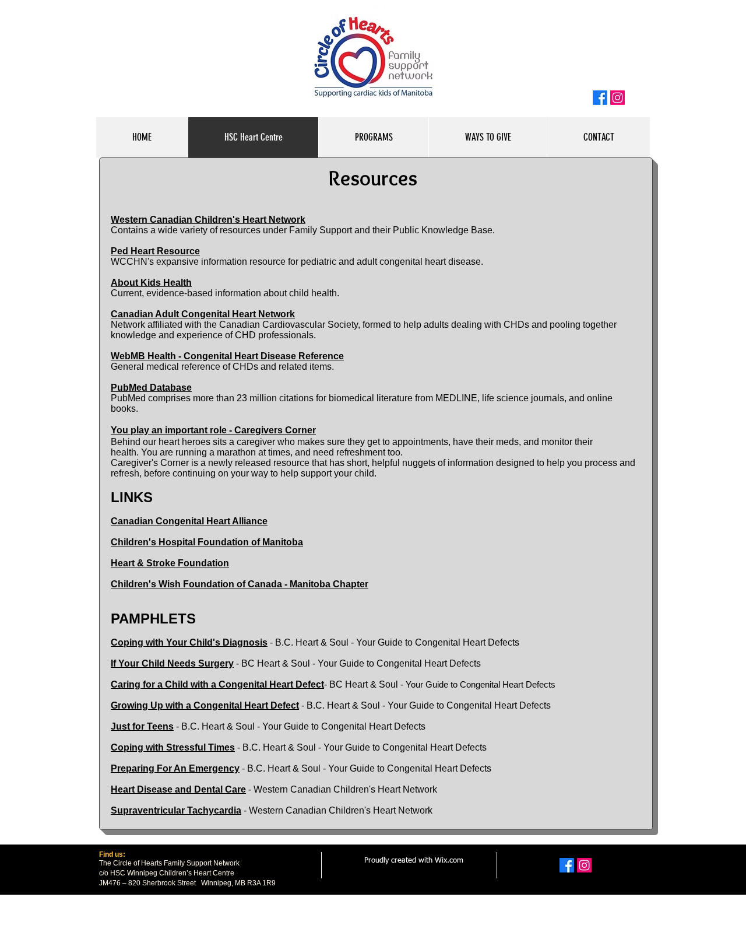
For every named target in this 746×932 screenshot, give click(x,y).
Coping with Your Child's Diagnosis (189, 642)
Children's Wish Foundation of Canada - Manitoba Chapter (239, 584)
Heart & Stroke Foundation (170, 563)
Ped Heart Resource (155, 251)
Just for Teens (142, 726)
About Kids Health (151, 283)
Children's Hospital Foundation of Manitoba (207, 542)
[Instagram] (617, 97)
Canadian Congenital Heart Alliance (189, 521)
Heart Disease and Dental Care (178, 789)
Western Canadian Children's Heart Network (208, 220)
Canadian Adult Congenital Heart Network (203, 314)
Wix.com (449, 860)
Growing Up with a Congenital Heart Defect (205, 705)
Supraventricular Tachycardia (176, 810)
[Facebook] (600, 97)
